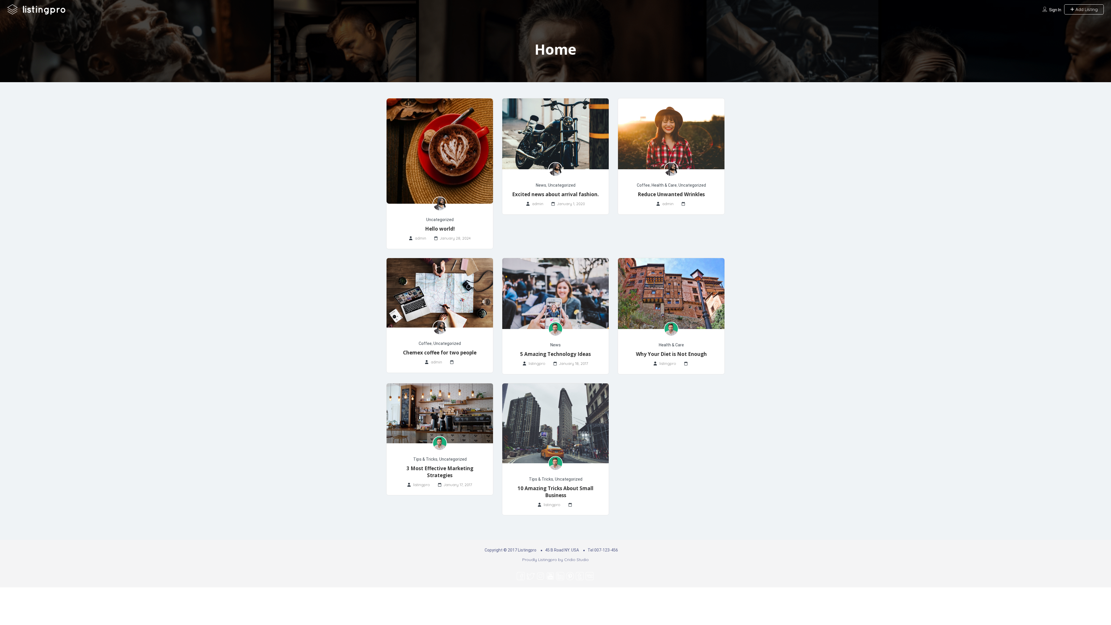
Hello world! (440, 228)
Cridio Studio (576, 559)
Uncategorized (440, 219)
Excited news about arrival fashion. (555, 194)
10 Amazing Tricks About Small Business (555, 492)
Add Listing (1086, 9)
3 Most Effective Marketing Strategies (439, 472)
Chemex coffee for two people (440, 352)
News (541, 185)
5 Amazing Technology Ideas (555, 354)
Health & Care (664, 185)
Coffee (643, 185)
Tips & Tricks (425, 459)
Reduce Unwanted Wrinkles (671, 194)
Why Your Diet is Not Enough (671, 354)
